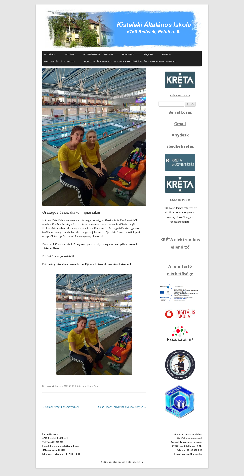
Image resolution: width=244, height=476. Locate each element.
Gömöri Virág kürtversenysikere (60, 406)
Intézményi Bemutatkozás (98, 54)
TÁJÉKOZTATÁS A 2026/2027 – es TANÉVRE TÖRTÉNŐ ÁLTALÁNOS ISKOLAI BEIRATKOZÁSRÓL (130, 61)
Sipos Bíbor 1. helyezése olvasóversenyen (122, 406)
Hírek (90, 386)
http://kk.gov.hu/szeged (189, 438)
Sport (96, 386)
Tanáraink (128, 54)
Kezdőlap (49, 54)
